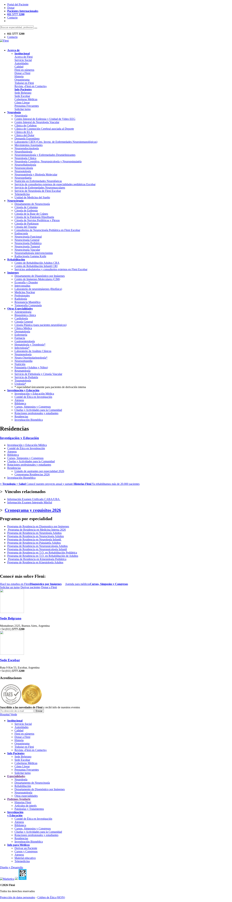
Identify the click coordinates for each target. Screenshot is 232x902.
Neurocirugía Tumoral (27, 246)
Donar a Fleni (22, 73)
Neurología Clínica (25, 158)
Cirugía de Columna (26, 207)
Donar (10, 7)
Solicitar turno (22, 109)
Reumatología (22, 370)
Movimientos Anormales (28, 145)
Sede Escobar (22, 96)
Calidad (18, 66)
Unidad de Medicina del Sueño (32, 197)
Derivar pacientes (30, 587)
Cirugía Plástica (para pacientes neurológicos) (40, 324)
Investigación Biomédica (28, 419)
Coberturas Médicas (25, 99)
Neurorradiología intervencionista (33, 253)
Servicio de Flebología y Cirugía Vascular (38, 374)
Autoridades (21, 63)
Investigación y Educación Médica (34, 393)
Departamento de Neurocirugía (32, 203)
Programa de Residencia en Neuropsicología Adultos (37, 546)
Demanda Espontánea (27, 138)
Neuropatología (23, 792)
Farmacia (19, 338)
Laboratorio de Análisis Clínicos (32, 351)
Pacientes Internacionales (22, 11)
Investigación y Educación (19, 438)
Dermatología (22, 331)
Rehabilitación (22, 786)
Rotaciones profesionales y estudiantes (36, 413)
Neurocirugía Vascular (27, 249)
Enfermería (20, 334)
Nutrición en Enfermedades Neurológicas (38, 181)
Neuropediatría (23, 177)
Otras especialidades (26, 795)
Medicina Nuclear (24, 292)
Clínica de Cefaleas (25, 125)
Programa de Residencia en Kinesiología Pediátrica (37, 559)
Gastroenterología (24, 341)
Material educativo (25, 857)
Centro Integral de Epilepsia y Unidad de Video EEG (44, 118)
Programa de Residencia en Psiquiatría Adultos (34, 542)
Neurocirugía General (26, 239)
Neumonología (23, 354)
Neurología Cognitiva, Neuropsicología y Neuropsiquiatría (48, 161)
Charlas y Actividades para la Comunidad (38, 409)
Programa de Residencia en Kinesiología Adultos (35, 562)
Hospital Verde (8, 714)
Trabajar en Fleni (24, 82)
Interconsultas (22, 285)
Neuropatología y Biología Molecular (35, 174)
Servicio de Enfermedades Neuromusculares (39, 187)
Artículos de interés (25, 805)
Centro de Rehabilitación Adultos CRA (36, 262)
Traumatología (22, 380)
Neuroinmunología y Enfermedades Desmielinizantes (44, 154)
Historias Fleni (22, 802)
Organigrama (22, 79)
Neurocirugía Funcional (28, 236)
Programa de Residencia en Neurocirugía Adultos (35, 536)
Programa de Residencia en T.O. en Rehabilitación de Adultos (42, 555)
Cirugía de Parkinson (26, 223)
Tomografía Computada (28, 305)
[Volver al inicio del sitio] (4, 40)
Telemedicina (22, 194)
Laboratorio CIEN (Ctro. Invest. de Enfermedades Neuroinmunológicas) (55, 141)
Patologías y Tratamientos (29, 808)
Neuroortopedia (23, 360)
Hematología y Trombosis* (29, 344)
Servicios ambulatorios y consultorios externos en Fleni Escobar (50, 269)
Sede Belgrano (22, 92)
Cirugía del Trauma (25, 226)
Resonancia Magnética (27, 302)
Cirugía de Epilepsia (26, 210)
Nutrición (19, 364)
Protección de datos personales (17, 897)
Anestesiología (22, 311)
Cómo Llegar (22, 102)
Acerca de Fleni (23, 56)
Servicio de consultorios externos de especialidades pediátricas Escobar (55, 184)
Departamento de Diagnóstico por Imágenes (39, 275)
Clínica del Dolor (24, 135)
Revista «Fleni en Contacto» (30, 86)
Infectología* (22, 347)
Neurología (20, 115)
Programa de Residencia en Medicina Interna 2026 (37, 529)
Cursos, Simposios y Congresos (32, 406)
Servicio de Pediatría (26, 377)
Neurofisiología (23, 151)
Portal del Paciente (17, 4)
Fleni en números (24, 69)
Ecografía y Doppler (26, 282)
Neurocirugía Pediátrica (28, 243)
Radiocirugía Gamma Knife (30, 256)
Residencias (21, 416)
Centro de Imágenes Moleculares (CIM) (37, 279)
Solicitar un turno (10, 587)
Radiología (20, 298)
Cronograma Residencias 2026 (32, 474)
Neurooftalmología (25, 164)
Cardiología (21, 318)
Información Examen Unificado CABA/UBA (33, 499)
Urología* (20, 383)
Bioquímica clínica (25, 315)
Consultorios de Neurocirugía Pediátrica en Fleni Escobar (47, 230)
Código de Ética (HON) (51, 897)
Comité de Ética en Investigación (33, 396)
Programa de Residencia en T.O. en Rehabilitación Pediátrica (42, 552)
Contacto (12, 17)
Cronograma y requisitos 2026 (33, 510)
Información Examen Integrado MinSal (29, 502)
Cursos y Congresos (26, 851)
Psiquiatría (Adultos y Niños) (31, 367)
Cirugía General (23, 321)
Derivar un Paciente (25, 848)
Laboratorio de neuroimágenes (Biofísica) (38, 288)
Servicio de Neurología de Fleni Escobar (37, 190)
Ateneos (19, 400)
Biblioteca (20, 403)
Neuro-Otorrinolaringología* (30, 357)
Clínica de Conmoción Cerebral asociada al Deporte (44, 128)
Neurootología (22, 171)
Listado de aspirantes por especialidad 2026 (39, 471)
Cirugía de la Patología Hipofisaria (34, 217)
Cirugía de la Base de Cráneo (31, 213)
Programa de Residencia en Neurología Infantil (34, 539)
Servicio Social (23, 60)
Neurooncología (23, 167)
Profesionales (22, 295)
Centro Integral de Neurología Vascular (36, 122)
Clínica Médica (23, 328)
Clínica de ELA (23, 132)
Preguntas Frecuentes (26, 105)
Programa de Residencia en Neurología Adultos (34, 532)
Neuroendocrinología (26, 148)
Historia (19, 76)
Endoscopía (21, 233)
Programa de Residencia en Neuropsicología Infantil (37, 549)
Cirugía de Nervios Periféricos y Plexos (37, 220)
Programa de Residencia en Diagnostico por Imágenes (38, 526)
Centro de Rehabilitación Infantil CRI (35, 266)
